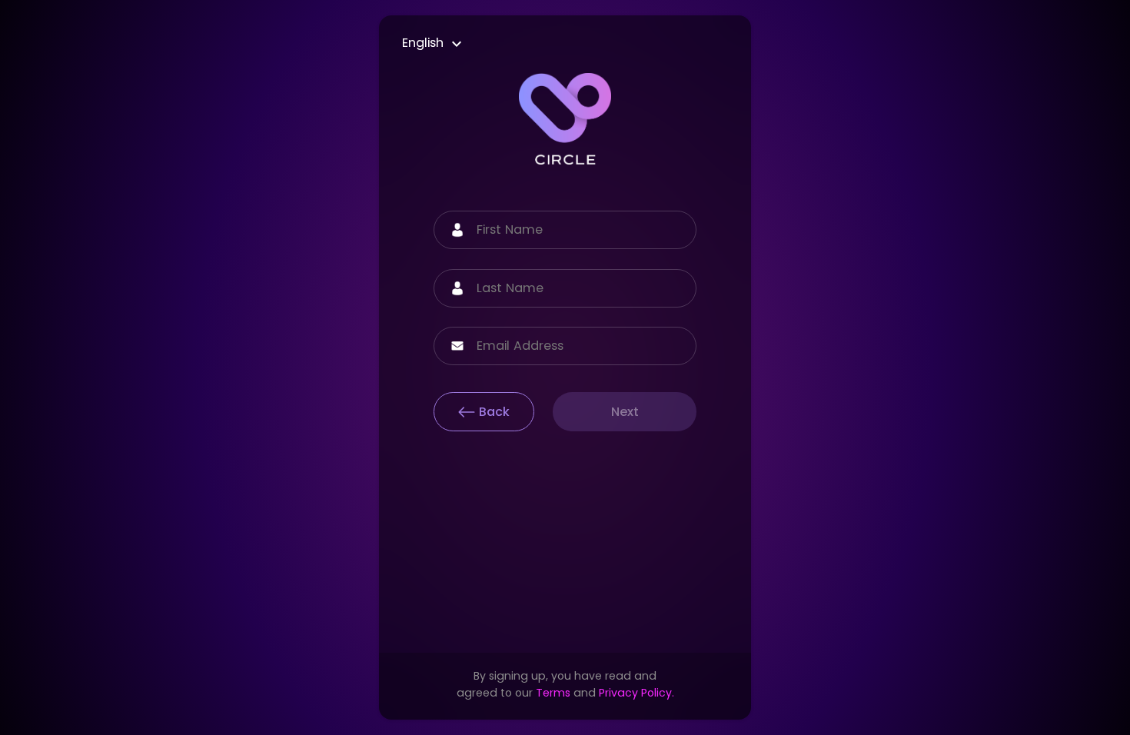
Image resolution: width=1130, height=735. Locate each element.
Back (494, 412)
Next (625, 412)
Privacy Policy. (636, 692)
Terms (553, 692)
